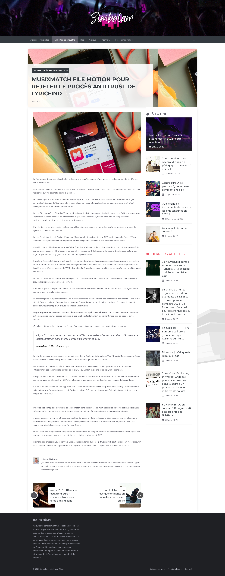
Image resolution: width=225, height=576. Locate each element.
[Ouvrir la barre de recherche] (193, 39)
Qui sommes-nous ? (124, 40)
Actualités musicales (39, 40)
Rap (82, 40)
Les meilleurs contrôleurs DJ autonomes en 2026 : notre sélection (166, 138)
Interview (105, 40)
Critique (92, 40)
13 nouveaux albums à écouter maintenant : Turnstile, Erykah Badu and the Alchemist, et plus (176, 268)
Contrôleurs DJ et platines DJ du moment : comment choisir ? (176, 186)
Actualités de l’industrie (64, 40)
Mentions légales (175, 569)
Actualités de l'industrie (50, 70)
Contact (188, 569)
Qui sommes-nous (157, 569)
